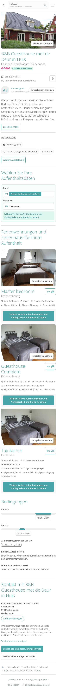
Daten (6, 188)
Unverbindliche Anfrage (22, 68)
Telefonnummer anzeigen (13, 641)
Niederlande (38, 64)
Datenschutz (14, 679)
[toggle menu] (52, 5)
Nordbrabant (21, 64)
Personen (8, 200)
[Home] (2, 667)
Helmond (6, 64)
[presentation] (28, 194)
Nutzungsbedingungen (35, 679)
